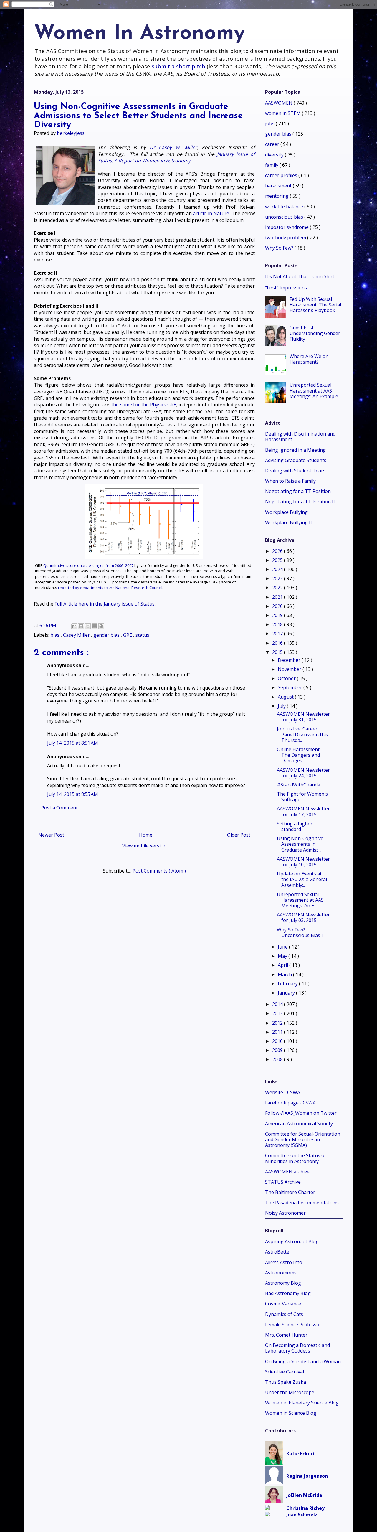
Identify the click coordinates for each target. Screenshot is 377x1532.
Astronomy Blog (283, 1283)
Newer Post (51, 835)
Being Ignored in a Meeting (295, 450)
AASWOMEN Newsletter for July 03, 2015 (303, 917)
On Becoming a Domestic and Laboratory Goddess (297, 1348)
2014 (278, 1004)
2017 (278, 633)
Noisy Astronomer (285, 1213)
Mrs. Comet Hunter (286, 1335)
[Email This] (74, 626)
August (286, 697)
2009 (278, 1050)
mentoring (277, 196)
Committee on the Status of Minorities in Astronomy (295, 1158)
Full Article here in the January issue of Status (104, 604)
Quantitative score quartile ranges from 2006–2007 (88, 565)
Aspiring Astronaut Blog (292, 1241)
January (287, 993)
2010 (278, 1041)
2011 (278, 1032)
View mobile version (144, 845)
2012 (278, 1023)
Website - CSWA (282, 1092)
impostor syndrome (287, 227)
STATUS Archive (283, 1182)
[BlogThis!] (81, 626)
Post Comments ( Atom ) (159, 871)
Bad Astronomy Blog (288, 1293)
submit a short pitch (178, 66)
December (290, 660)
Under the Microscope (289, 1392)
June (283, 947)
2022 (278, 587)
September (290, 687)
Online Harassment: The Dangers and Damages (298, 755)
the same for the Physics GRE (143, 404)
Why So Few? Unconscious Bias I (300, 932)
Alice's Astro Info (283, 1262)
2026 (278, 551)
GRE (128, 635)
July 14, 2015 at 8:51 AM (72, 743)
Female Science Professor (293, 1324)
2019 (278, 615)
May (283, 956)
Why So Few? (280, 248)
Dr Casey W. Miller (173, 147)
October (287, 678)
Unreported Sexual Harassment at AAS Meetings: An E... (300, 900)
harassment (279, 185)
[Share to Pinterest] (101, 626)
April (283, 965)
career (272, 144)
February (288, 983)
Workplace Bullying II (288, 522)
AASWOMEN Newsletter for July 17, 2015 (303, 811)
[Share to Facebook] (94, 626)
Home (145, 835)
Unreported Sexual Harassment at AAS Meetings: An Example (314, 390)
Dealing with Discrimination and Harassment (300, 437)
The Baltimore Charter (290, 1192)
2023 (278, 578)
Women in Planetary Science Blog (302, 1402)
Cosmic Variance (283, 1303)
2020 (278, 606)
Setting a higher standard (294, 826)
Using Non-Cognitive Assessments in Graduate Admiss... (300, 844)
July (282, 706)
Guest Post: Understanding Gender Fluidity (315, 333)
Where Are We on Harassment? (309, 359)
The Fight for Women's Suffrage (302, 797)
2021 (278, 597)
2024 (278, 569)
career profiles (281, 175)
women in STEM (283, 113)
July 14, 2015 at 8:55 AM (72, 794)
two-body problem (286, 237)
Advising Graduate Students (295, 460)
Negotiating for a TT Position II (300, 501)
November (290, 669)
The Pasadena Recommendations (302, 1202)
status (142, 635)
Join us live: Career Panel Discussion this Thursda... (302, 734)
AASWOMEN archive (287, 1171)
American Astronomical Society (299, 1123)
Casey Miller (77, 635)
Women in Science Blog (290, 1413)
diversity (275, 154)
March (285, 974)
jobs (270, 123)
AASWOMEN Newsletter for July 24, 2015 (303, 773)
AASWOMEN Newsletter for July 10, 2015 (303, 862)
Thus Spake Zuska (285, 1382)
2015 (278, 652)
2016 (278, 643)
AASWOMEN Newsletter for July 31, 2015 (303, 717)
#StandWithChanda (298, 784)
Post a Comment (59, 807)
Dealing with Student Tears (295, 470)
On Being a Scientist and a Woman (303, 1361)
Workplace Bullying (286, 512)
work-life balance (284, 206)
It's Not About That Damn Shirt (299, 276)
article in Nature (211, 213)
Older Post (238, 835)
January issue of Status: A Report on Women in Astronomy (176, 157)
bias (55, 635)
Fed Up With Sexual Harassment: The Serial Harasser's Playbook (315, 305)
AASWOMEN (279, 103)
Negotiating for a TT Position (298, 491)
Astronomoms (281, 1272)
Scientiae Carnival (284, 1371)
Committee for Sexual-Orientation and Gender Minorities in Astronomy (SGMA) (302, 1139)
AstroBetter (278, 1252)
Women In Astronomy (139, 33)
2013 (278, 1013)
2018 (278, 624)
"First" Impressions (286, 287)
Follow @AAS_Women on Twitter (301, 1113)
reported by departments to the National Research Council (110, 587)
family (272, 165)
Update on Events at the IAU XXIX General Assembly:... (302, 879)
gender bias (107, 635)
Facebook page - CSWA (290, 1102)
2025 (278, 560)
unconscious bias (284, 217)
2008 (278, 1059)
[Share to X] (88, 626)
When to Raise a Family (290, 481)
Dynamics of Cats (284, 1314)
